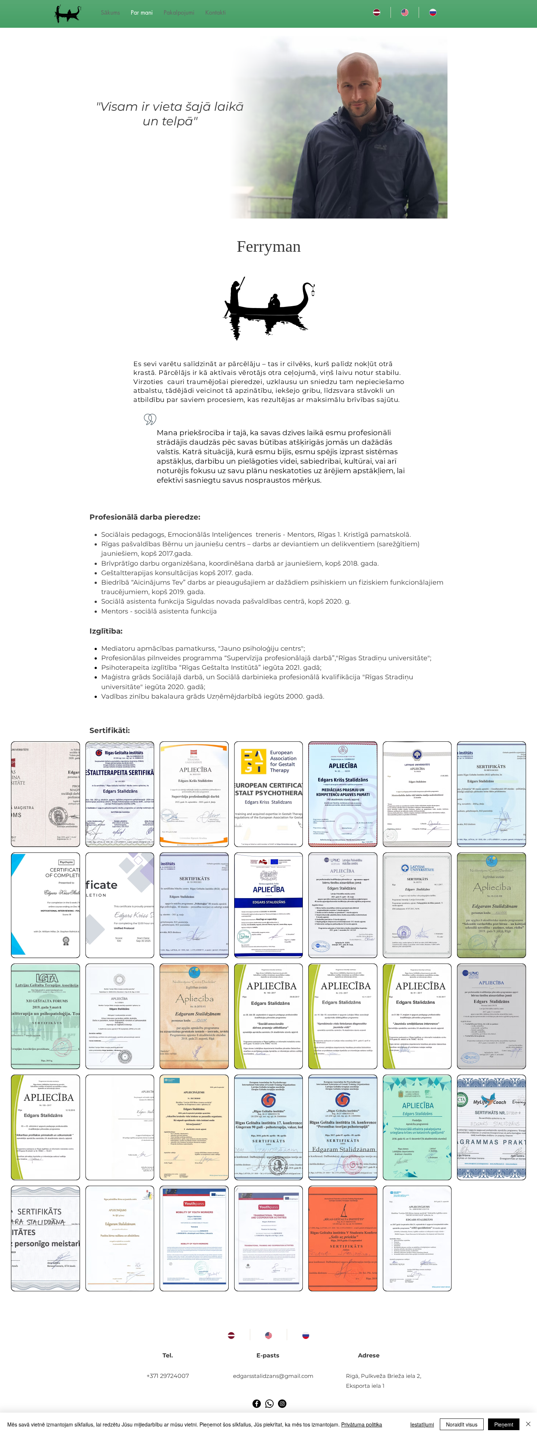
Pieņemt (503, 1424)
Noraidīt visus (461, 1424)
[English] (405, 12)
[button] (45, 794)
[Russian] (433, 12)
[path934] (269, 1403)
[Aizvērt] (528, 1424)
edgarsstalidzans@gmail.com (273, 1375)
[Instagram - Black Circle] (282, 1403)
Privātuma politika (361, 1424)
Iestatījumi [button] (422, 1424)
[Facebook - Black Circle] (256, 1403)
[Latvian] (377, 12)
